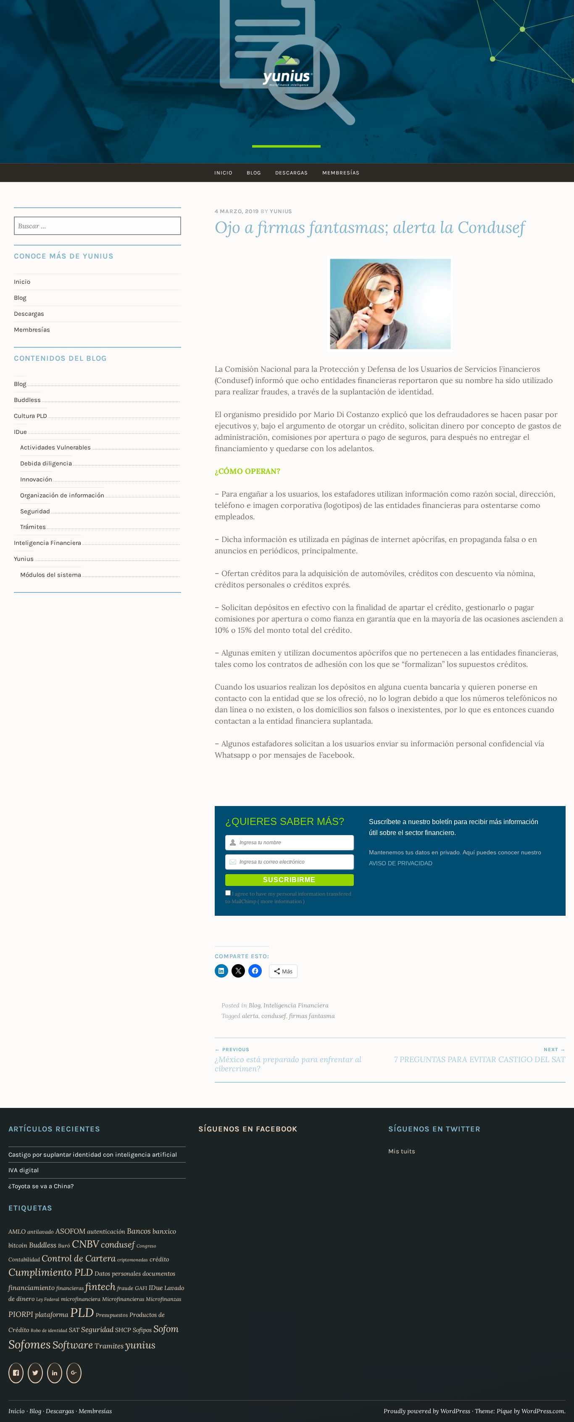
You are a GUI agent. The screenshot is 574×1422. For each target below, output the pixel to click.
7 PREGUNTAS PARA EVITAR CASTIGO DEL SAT (480, 1055)
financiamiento (31, 1287)
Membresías (341, 172)
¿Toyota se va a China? (41, 1186)
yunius (140, 1345)
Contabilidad (24, 1259)
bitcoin (17, 1245)
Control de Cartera (79, 1258)
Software (73, 1344)
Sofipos (142, 1330)
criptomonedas (132, 1260)
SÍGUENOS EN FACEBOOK (248, 1129)
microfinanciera (80, 1298)
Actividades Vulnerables (55, 447)
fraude (125, 1288)
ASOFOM (70, 1231)
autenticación (106, 1231)
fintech (100, 1286)
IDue (20, 432)
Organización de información (62, 495)
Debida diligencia (46, 463)
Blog (254, 172)
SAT (74, 1330)
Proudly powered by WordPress (427, 1411)
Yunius (281, 211)
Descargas (291, 172)
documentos (158, 1273)
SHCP (123, 1330)
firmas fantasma (312, 1016)
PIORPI (20, 1314)
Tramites (109, 1346)
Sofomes (29, 1344)
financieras (70, 1288)
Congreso (146, 1246)
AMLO (17, 1231)
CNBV (85, 1243)
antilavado (40, 1231)
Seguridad (35, 511)
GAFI (141, 1288)
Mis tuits (401, 1151)
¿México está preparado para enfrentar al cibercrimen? (288, 1060)
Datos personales (118, 1273)
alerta (250, 1016)
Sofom (166, 1329)
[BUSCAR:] (97, 227)
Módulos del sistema (50, 575)
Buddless (27, 400)
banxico (164, 1231)
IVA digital (23, 1170)
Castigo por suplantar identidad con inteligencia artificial (92, 1154)
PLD (82, 1312)
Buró (64, 1245)
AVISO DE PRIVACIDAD (400, 863)
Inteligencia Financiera (296, 1005)
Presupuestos (112, 1314)
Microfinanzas (163, 1298)
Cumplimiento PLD (50, 1272)
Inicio (223, 172)
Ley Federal (47, 1299)
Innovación (36, 479)
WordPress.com (542, 1411)
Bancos (139, 1231)
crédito (159, 1259)
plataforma (51, 1314)
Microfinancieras (123, 1298)
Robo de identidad (49, 1330)
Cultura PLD (30, 416)
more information (281, 901)
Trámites (33, 527)
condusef (273, 1016)
